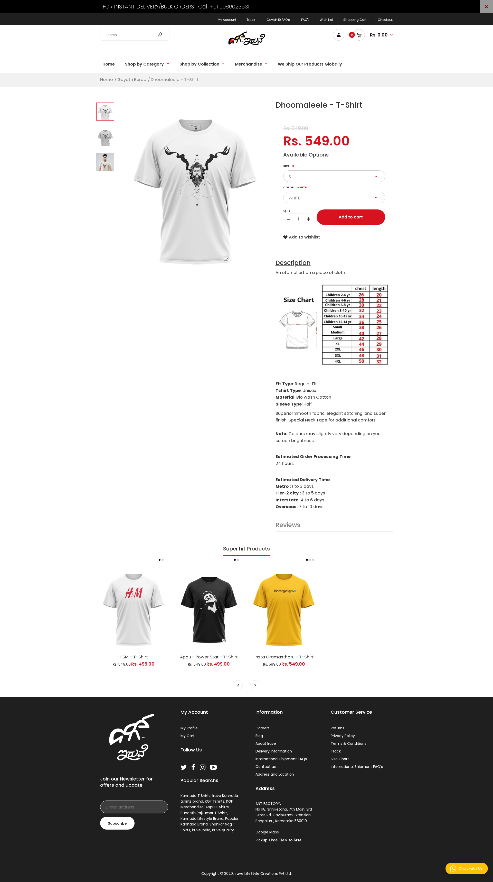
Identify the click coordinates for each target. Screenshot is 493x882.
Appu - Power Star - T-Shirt (209, 657)
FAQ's (305, 19)
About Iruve (265, 743)
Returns (337, 728)
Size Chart (340, 758)
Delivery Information (273, 751)
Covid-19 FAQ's (278, 19)
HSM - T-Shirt (134, 657)
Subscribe (117, 823)
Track (250, 19)
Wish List (326, 19)
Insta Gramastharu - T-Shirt (284, 657)
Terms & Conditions (348, 743)
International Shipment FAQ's (357, 766)
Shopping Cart (354, 19)
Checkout (385, 19)
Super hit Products (246, 548)
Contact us (265, 766)
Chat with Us (470, 868)
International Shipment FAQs (281, 758)
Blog (259, 735)
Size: (288, 166)
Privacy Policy (343, 735)
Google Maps (267, 832)
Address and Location (274, 774)
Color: (295, 187)
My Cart (188, 735)
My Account (227, 19)
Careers (262, 728)
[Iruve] (246, 47)
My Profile (189, 728)
